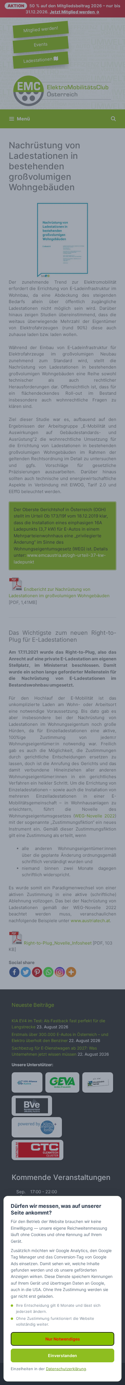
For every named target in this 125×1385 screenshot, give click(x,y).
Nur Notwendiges (62, 1338)
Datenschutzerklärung (66, 1368)
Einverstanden (62, 1355)
